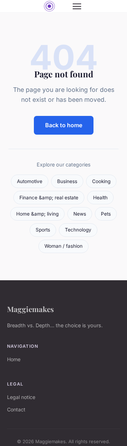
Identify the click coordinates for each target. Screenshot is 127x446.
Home (13, 359)
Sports (43, 230)
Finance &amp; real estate (48, 197)
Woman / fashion (63, 246)
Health (100, 197)
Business (67, 181)
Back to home (63, 125)
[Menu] (77, 6)
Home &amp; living (37, 214)
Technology (78, 230)
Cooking (101, 181)
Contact (16, 409)
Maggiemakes (30, 309)
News (79, 214)
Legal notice (21, 397)
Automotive (29, 181)
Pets (106, 214)
